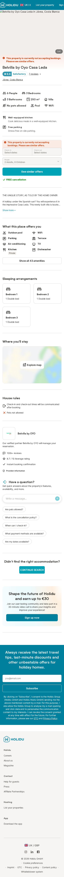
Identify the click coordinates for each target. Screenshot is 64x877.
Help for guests (11, 781)
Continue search (32, 569)
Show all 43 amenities (32, 260)
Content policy (49, 867)
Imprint (10, 867)
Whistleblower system (32, 871)
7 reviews (33, 74)
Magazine (9, 765)
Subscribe (32, 688)
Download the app (13, 823)
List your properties (13, 807)
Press (6, 786)
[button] (32, 365)
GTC (19, 867)
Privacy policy (32, 867)
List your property (45, 5)
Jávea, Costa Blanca (12, 79)
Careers (7, 755)
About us (8, 760)
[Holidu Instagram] (26, 852)
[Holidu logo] (9, 5)
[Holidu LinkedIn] (32, 852)
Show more (8, 210)
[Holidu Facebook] (38, 852)
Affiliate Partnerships (14, 791)
